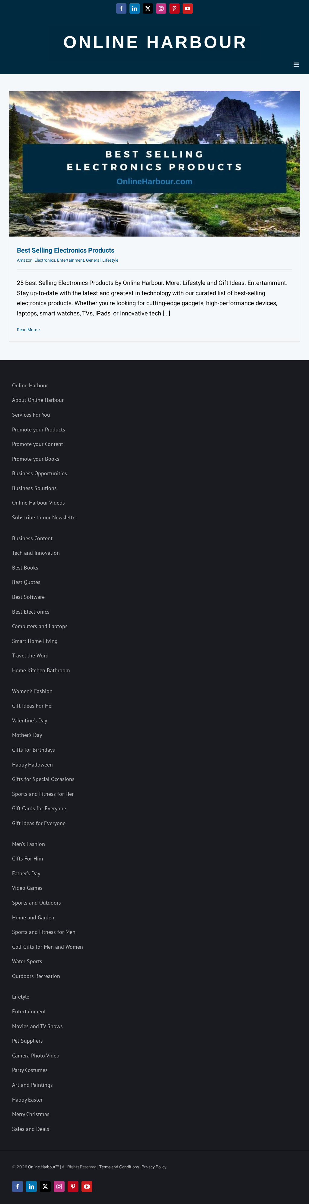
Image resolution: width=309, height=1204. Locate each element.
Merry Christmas (30, 1114)
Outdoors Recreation (36, 976)
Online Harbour (30, 385)
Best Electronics (30, 611)
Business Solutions (34, 488)
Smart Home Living (35, 641)
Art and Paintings (32, 1084)
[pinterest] (73, 1186)
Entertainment (70, 260)
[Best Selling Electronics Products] (154, 164)
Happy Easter (27, 1099)
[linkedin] (31, 1186)
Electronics (44, 260)
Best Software (28, 596)
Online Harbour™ (43, 1167)
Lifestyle (110, 260)
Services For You (31, 414)
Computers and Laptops (40, 626)
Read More (27, 330)
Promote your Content (37, 444)
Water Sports (27, 961)
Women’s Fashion (32, 691)
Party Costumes (30, 1070)
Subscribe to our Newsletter (44, 517)
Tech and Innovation (36, 552)
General (93, 260)
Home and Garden (33, 917)
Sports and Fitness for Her (43, 793)
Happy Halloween (32, 764)
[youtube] (86, 1186)
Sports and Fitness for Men (43, 931)
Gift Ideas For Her (32, 705)
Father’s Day (26, 873)
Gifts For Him (27, 858)
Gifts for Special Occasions (43, 779)
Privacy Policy (154, 1167)
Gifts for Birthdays (33, 749)
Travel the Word (30, 655)
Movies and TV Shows (37, 1026)
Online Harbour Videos (38, 502)
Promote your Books (35, 458)
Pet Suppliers (27, 1040)
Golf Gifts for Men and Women (47, 946)
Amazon (25, 260)
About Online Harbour (38, 399)
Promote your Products (38, 429)
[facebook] (17, 1186)
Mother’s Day (27, 734)
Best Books (25, 567)
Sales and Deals (30, 1128)
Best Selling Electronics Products (65, 250)
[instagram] (59, 1186)
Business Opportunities (39, 473)
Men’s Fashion (28, 844)
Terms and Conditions (119, 1167)
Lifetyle (20, 996)
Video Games (27, 887)
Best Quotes (26, 582)
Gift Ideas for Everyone (38, 823)
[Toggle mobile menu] (297, 65)
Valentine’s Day (29, 720)
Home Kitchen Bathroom (41, 670)
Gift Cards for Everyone (39, 808)
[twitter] (45, 1186)
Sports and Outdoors (36, 902)
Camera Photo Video (35, 1055)
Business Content (32, 538)
